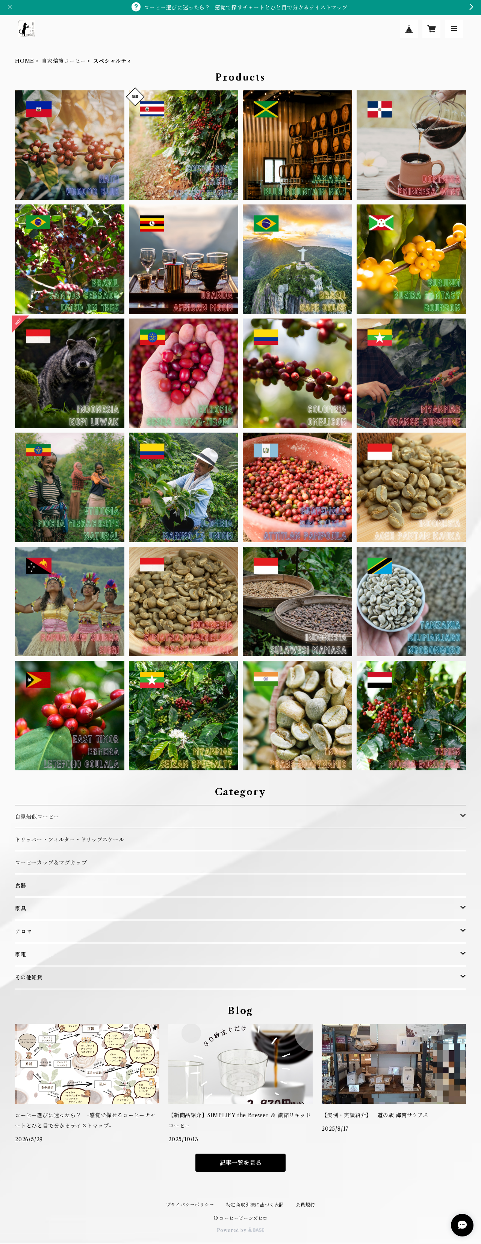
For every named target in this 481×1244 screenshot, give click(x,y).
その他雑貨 (29, 977)
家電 (20, 954)
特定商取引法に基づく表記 (255, 1204)
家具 (20, 908)
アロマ (23, 931)
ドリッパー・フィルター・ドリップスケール (69, 839)
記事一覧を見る (240, 1162)
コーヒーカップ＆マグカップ (51, 862)
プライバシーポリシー (190, 1204)
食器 (20, 885)
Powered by (232, 1230)
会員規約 (305, 1204)
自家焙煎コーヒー (64, 61)
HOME (24, 61)
